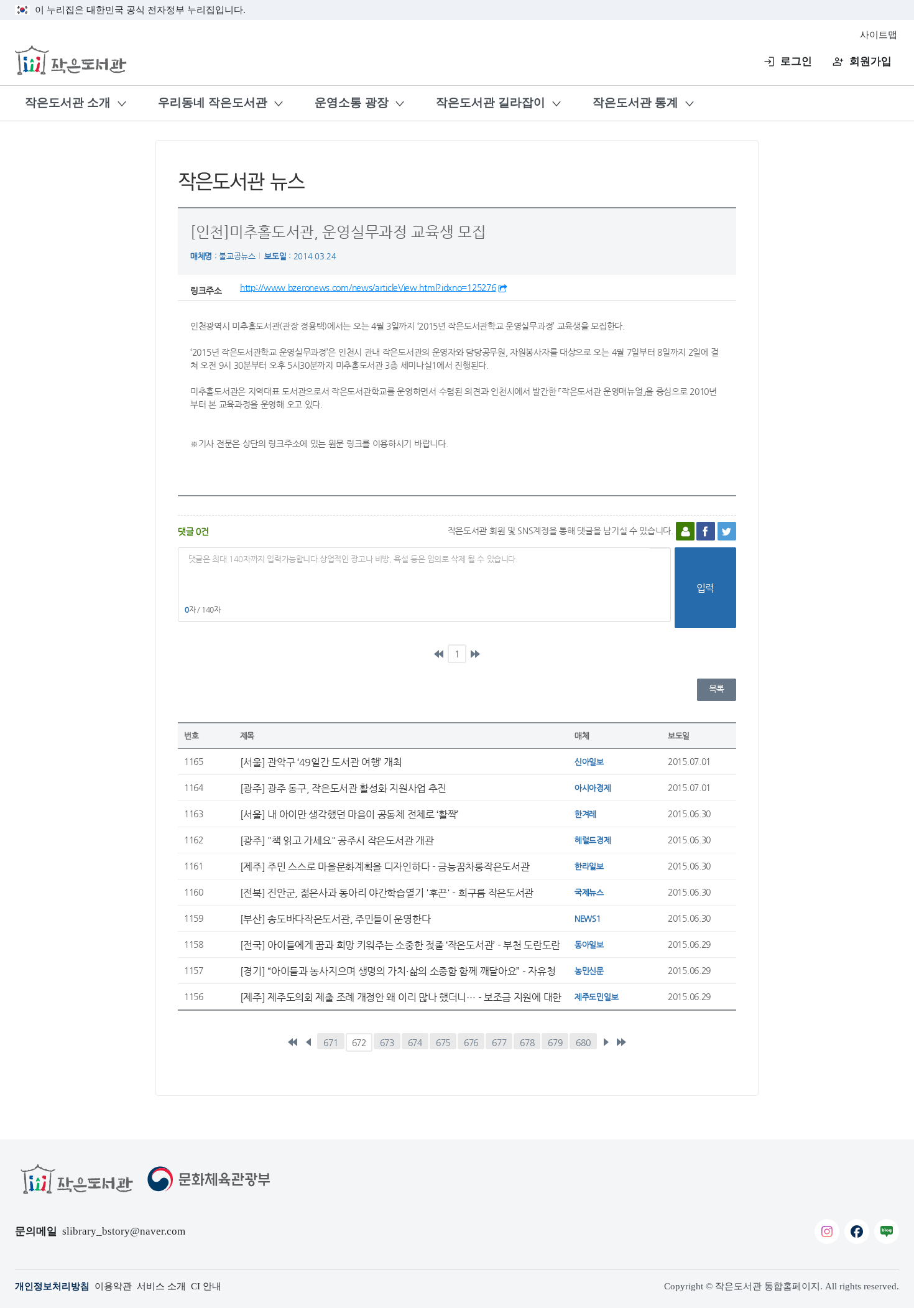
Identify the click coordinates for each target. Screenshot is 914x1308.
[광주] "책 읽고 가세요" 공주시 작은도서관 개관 (337, 840)
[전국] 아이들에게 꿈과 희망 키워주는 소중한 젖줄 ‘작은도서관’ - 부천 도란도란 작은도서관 (400, 944)
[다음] (605, 1042)
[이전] (308, 1042)
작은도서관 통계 (635, 102)
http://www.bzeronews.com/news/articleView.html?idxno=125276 (368, 287)
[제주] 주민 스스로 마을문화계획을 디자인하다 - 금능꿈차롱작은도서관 (385, 866)
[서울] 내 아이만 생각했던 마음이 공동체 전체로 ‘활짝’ (349, 814)
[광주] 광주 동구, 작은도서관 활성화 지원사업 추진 (343, 788)
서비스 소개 (161, 1286)
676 (471, 1042)
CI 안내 (206, 1286)
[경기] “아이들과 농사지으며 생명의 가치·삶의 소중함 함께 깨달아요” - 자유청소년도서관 (398, 970)
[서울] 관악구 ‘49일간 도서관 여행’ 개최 (321, 762)
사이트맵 (878, 35)
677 (499, 1042)
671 (330, 1042)
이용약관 (113, 1286)
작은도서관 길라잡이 (490, 102)
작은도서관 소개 (68, 102)
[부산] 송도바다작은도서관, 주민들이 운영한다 (335, 918)
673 (387, 1042)
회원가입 (870, 61)
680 (583, 1042)
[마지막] (474, 653)
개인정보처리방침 (52, 1286)
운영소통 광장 (352, 102)
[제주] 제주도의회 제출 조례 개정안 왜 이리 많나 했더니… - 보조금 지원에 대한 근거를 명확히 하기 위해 (400, 997)
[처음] (439, 653)
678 (527, 1042)
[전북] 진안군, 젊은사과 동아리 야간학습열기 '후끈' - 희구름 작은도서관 (386, 892)
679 (555, 1042)
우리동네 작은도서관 (212, 102)
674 (415, 1042)
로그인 (796, 61)
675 (443, 1042)
